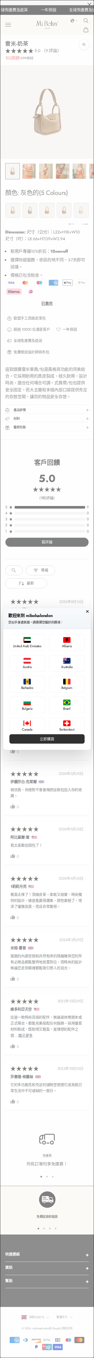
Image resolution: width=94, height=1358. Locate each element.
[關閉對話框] (87, 611)
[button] (27, 642)
